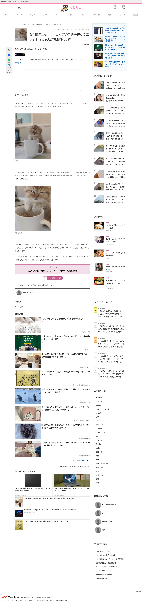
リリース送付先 (100, 571)
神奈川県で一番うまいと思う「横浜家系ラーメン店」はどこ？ (115, 283)
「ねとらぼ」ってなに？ (103, 551)
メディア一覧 (6, 600)
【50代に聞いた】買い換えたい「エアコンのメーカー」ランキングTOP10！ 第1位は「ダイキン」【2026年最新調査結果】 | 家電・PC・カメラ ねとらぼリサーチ (111, 346)
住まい (84, 15)
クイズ (45, 15)
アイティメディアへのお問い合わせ (106, 567)
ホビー (98, 436)
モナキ (104, 530)
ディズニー (100, 424)
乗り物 (98, 444)
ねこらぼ (20, 307)
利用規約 (138, 591)
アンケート (99, 217)
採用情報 (58, 600)
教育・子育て (100, 475)
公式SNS (13, 600)
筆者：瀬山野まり (28, 292)
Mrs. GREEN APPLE (109, 505)
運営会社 (52, 600)
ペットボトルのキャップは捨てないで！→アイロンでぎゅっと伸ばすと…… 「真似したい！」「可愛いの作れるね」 (115, 177)
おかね (98, 405)
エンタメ (32, 15)
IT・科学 (99, 397)
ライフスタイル (101, 440)
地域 (71, 15)
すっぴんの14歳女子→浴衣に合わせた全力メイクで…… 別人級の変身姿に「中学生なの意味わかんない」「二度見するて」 (115, 100)
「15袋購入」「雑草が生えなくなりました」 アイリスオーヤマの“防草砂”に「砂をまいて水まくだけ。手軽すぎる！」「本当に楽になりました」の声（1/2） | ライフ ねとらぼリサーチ (111, 376)
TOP (6, 15)
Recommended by (77, 460)
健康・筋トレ (100, 452)
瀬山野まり (87, 44)
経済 (97, 479)
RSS (47, 600)
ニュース (19, 15)
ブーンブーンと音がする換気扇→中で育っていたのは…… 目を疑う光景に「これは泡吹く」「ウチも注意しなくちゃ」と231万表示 (116, 151)
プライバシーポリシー (38, 600)
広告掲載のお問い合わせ (103, 574)
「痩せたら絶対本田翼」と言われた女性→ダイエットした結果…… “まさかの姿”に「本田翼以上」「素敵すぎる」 (115, 88)
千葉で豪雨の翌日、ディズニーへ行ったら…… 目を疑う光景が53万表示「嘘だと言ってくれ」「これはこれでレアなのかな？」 (115, 202)
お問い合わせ (27, 600)
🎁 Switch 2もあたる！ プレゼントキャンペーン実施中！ (15, 1)
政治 (97, 471)
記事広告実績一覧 (100, 578)
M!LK (104, 513)
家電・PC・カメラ (102, 463)
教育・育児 (96, 15)
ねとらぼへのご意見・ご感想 (104, 555)
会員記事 (135, 15)
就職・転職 (100, 467)
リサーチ (122, 15)
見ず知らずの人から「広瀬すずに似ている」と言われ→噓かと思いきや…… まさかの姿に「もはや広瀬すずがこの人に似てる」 (115, 126)
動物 (109, 15)
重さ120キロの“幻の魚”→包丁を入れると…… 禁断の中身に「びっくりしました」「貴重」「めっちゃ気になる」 (115, 164)
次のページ (56, 278)
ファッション (100, 432)
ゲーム (98, 421)
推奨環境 (64, 600)
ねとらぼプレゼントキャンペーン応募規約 (108, 559)
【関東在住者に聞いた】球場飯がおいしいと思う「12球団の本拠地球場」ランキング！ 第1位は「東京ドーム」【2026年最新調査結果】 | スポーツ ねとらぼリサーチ (111, 316)
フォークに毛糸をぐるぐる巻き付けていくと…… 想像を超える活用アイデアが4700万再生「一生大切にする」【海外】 (115, 113)
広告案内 (19, 600)
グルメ (58, 15)
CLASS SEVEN (107, 521)
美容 (97, 483)
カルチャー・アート (102, 409)
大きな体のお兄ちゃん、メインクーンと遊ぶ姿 (52, 270)
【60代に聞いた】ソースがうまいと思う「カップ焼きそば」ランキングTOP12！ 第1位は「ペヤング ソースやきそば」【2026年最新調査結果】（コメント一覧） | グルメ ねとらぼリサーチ (112, 361)
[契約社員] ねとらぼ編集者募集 (105, 563)
